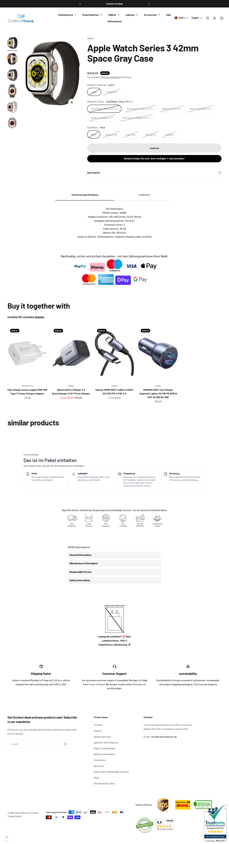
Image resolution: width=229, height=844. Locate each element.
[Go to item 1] (12, 43)
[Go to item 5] (12, 107)
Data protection (102, 736)
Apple (90, 38)
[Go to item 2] (12, 59)
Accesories (150, 14)
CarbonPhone (27, 386)
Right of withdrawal (104, 748)
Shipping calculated (110, 77)
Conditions (100, 759)
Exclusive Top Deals (114, 4)
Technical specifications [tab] (84, 194)
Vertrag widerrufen (104, 783)
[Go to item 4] (12, 91)
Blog (96, 777)
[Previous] (80, 3)
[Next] (149, 3)
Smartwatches (90, 14)
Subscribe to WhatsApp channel (111, 771)
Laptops (130, 14)
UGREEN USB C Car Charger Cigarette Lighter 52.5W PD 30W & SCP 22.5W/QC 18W (158, 393)
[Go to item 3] (12, 75)
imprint (98, 730)
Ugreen (71, 386)
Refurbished (114, 21)
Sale (168, 14)
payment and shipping (106, 742)
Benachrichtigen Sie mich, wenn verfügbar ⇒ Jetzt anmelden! (154, 158)
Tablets (112, 14)
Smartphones (65, 14)
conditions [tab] (144, 194)
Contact (98, 724)
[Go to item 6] (12, 123)
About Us (99, 765)
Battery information (104, 754)
